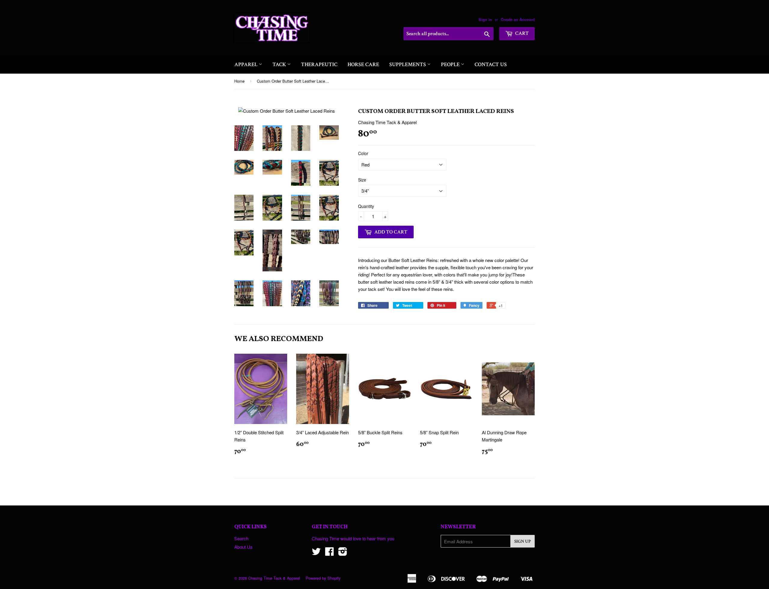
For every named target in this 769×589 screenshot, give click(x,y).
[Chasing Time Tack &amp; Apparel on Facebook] (329, 553)
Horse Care (363, 64)
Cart (521, 33)
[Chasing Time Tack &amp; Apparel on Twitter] (316, 553)
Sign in (485, 19)
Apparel (246, 64)
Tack (279, 64)
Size (362, 180)
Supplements (408, 64)
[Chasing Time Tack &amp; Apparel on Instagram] (342, 553)
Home (239, 81)
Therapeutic (319, 64)
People (451, 64)
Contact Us (491, 64)
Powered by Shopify (323, 578)
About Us (243, 547)
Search (241, 538)
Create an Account (518, 19)
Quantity (366, 206)
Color (363, 153)
